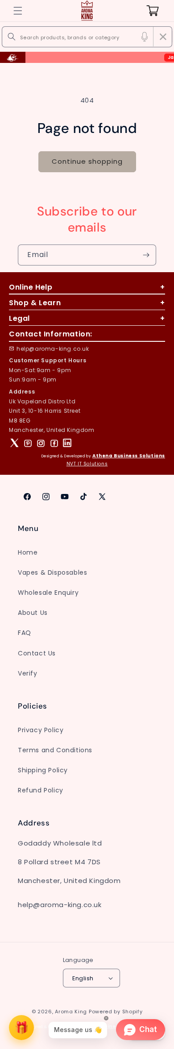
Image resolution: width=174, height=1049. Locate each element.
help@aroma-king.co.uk (53, 348)
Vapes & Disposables (52, 572)
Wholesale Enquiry (48, 592)
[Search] (11, 36)
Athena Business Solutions (128, 455)
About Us (33, 612)
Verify (27, 673)
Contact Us (37, 653)
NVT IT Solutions (87, 463)
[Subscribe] (146, 255)
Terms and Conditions (55, 750)
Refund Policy (40, 790)
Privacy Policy (40, 730)
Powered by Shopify (116, 1011)
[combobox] (87, 37)
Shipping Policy (43, 770)
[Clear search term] (163, 36)
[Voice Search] (144, 36)
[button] (18, 11)
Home (27, 552)
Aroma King (71, 1011)
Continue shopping (87, 161)
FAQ (24, 632)
